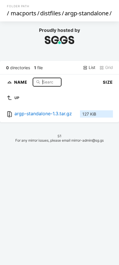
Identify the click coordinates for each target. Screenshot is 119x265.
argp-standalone (87, 13)
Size (108, 82)
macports (23, 13)
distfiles (50, 13)
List (91, 67)
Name (21, 81)
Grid (108, 67)
